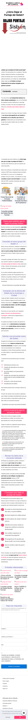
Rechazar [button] (8, 717)
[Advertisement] (14, 54)
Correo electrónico (7, 636)
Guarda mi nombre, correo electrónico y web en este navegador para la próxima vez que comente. (12, 658)
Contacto (5, 686)
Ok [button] (20, 717)
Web (2, 644)
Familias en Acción (8, 708)
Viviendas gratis (7, 703)
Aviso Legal (6, 681)
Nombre (3, 628)
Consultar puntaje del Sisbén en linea (11, 264)
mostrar (14, 91)
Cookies (5, 683)
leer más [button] (21, 713)
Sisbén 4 (5, 705)
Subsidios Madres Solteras (10, 700)
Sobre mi (5, 688)
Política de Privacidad (8, 678)
